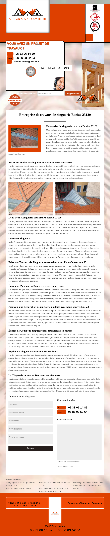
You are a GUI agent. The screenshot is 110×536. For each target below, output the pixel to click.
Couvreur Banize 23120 (50, 491)
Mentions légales (25, 506)
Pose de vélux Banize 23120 (18, 488)
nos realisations (55, 68)
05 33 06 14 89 (77, 407)
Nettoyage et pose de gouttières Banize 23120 (20, 484)
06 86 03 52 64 (77, 411)
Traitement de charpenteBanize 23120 (87, 487)
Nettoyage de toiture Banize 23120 (88, 482)
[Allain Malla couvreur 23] (55, 510)
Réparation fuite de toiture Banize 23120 (54, 484)
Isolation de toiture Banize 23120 (54, 488)
